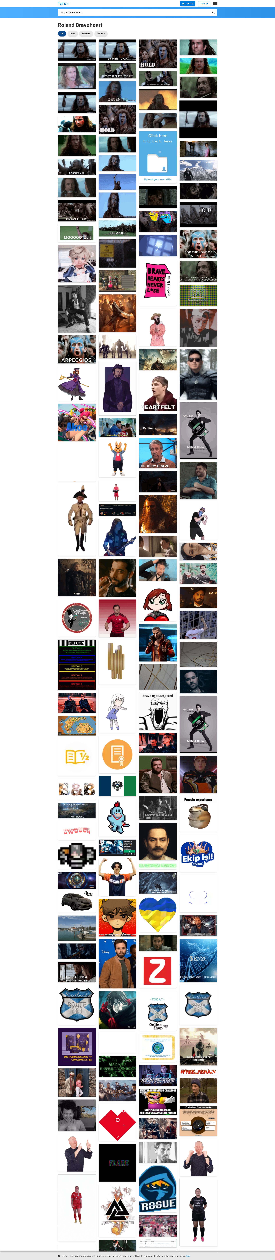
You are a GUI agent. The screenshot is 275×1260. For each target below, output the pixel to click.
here (188, 1256)
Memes (101, 33)
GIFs (72, 33)
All (62, 33)
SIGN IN (204, 3)
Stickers (86, 33)
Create (189, 3)
